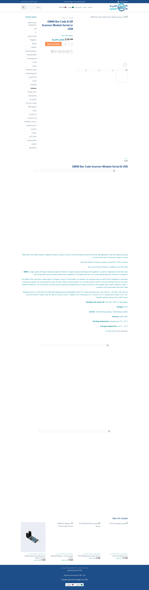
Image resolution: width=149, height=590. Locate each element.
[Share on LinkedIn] (52, 51)
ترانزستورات (33, 84)
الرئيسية (90, 7)
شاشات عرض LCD (31, 103)
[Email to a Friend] (63, 51)
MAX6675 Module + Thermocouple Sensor (62, 557)
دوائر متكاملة (32, 95)
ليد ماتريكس (32, 114)
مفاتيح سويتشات (31, 125)
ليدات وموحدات (31, 117)
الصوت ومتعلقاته (31, 69)
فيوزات (34, 110)
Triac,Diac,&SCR (31, 54)
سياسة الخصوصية (83, 567)
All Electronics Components (32, 23)
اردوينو (34, 66)
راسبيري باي (32, 99)
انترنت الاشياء (32, 77)
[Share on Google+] (56, 51)
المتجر (84, 7)
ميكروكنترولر (32, 147)
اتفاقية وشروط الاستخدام (69, 567)
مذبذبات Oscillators (30, 121)
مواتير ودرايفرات (31, 140)
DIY (35, 28)
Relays (34, 43)
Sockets (33, 47)
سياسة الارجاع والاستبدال (74, 570)
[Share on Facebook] (71, 51)
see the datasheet (116, 330)
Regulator (33, 39)
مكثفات (33, 132)
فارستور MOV (32, 106)
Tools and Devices (30, 51)
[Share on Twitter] (67, 51)
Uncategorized (31, 58)
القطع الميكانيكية (31, 73)
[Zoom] (125, 65)
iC (35, 32)
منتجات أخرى (32, 136)
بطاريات (34, 80)
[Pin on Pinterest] (60, 51)
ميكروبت (33, 143)
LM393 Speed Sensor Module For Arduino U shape (35, 557)
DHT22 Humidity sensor (120, 556)
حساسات (64, 17)
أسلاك (34, 62)
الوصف (126, 161)
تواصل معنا (78, 7)
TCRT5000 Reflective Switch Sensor (88, 556)
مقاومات (33, 129)
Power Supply (32, 36)
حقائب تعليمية (32, 91)
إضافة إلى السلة (53, 43)
